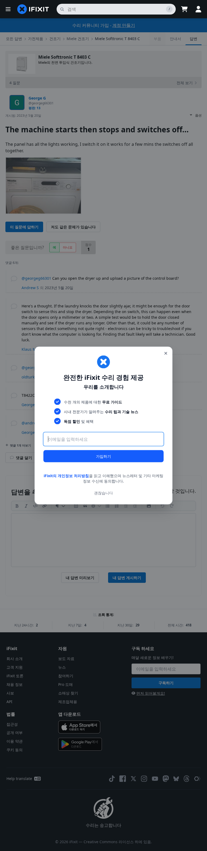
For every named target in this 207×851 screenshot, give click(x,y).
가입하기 (103, 456)
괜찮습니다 (103, 492)
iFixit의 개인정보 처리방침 (66, 475)
